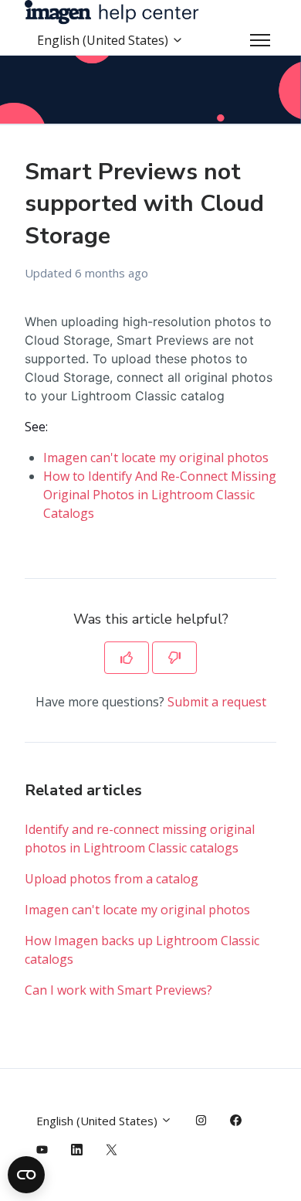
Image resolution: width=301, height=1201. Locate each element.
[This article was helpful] (126, 657)
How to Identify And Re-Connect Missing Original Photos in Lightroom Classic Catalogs (159, 495)
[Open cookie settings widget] (26, 1174)
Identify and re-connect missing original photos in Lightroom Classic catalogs (140, 838)
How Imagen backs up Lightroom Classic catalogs (142, 950)
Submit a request (216, 701)
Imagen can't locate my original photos (156, 457)
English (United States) (104, 40)
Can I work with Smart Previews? (118, 990)
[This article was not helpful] (174, 657)
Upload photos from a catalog (111, 878)
